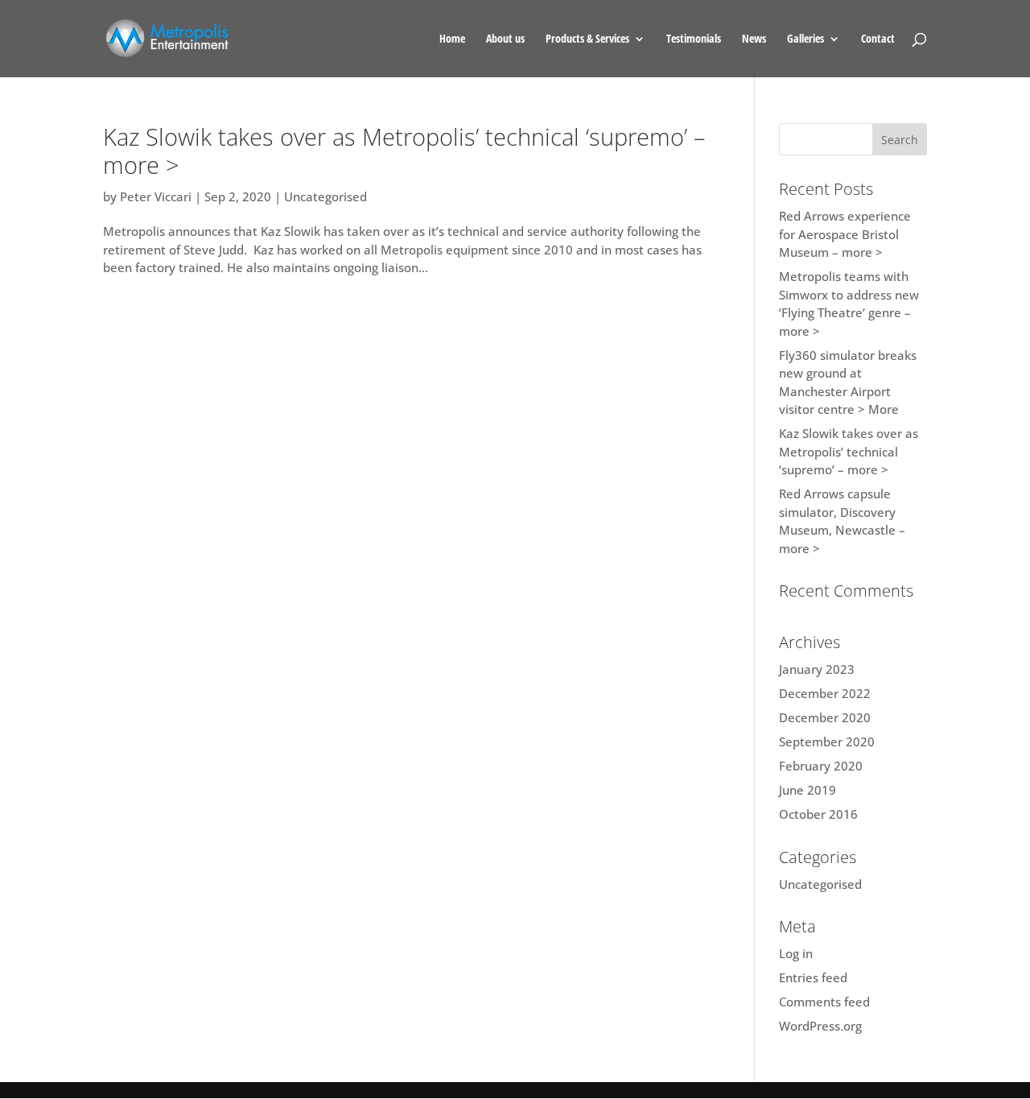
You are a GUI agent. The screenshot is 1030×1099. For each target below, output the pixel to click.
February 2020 (821, 766)
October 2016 (818, 814)
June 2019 (807, 790)
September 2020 (827, 741)
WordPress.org (820, 1026)
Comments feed (824, 1002)
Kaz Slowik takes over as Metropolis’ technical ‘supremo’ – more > (404, 150)
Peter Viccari (156, 196)
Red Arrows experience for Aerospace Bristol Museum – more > (845, 234)
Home (452, 39)
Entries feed (813, 977)
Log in (796, 953)
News (754, 39)
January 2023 (817, 669)
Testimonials (693, 39)
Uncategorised (325, 196)
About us (505, 39)
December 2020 (825, 717)
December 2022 (825, 693)
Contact (878, 39)
